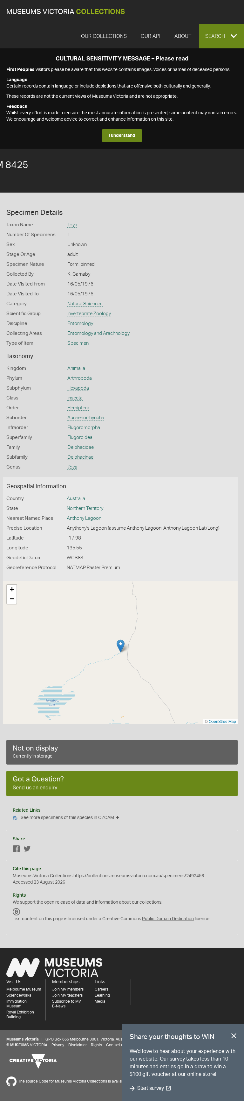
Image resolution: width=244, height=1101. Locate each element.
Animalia (76, 368)
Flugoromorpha (83, 427)
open (49, 902)
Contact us (115, 1045)
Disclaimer (77, 1045)
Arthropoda (79, 378)
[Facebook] (16, 850)
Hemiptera (78, 408)
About (182, 36)
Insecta (75, 398)
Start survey (150, 1088)
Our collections (104, 36)
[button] (221, 36)
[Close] (233, 1037)
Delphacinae (80, 457)
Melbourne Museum (23, 989)
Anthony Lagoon (84, 518)
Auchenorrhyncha (85, 417)
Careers (101, 989)
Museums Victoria (65, 12)
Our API (150, 36)
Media (100, 1001)
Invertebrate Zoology (89, 313)
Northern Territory (85, 508)
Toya (72, 224)
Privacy (57, 1045)
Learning (102, 995)
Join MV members (68, 989)
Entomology (80, 323)
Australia (76, 498)
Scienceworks (18, 995)
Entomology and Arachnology (98, 333)
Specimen (78, 343)
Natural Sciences (85, 303)
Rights (96, 1045)
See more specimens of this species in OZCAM (67, 817)
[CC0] (16, 912)
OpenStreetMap (222, 721)
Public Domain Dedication (168, 919)
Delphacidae (80, 447)
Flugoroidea (79, 437)
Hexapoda (78, 388)
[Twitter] (27, 850)
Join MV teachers (67, 995)
